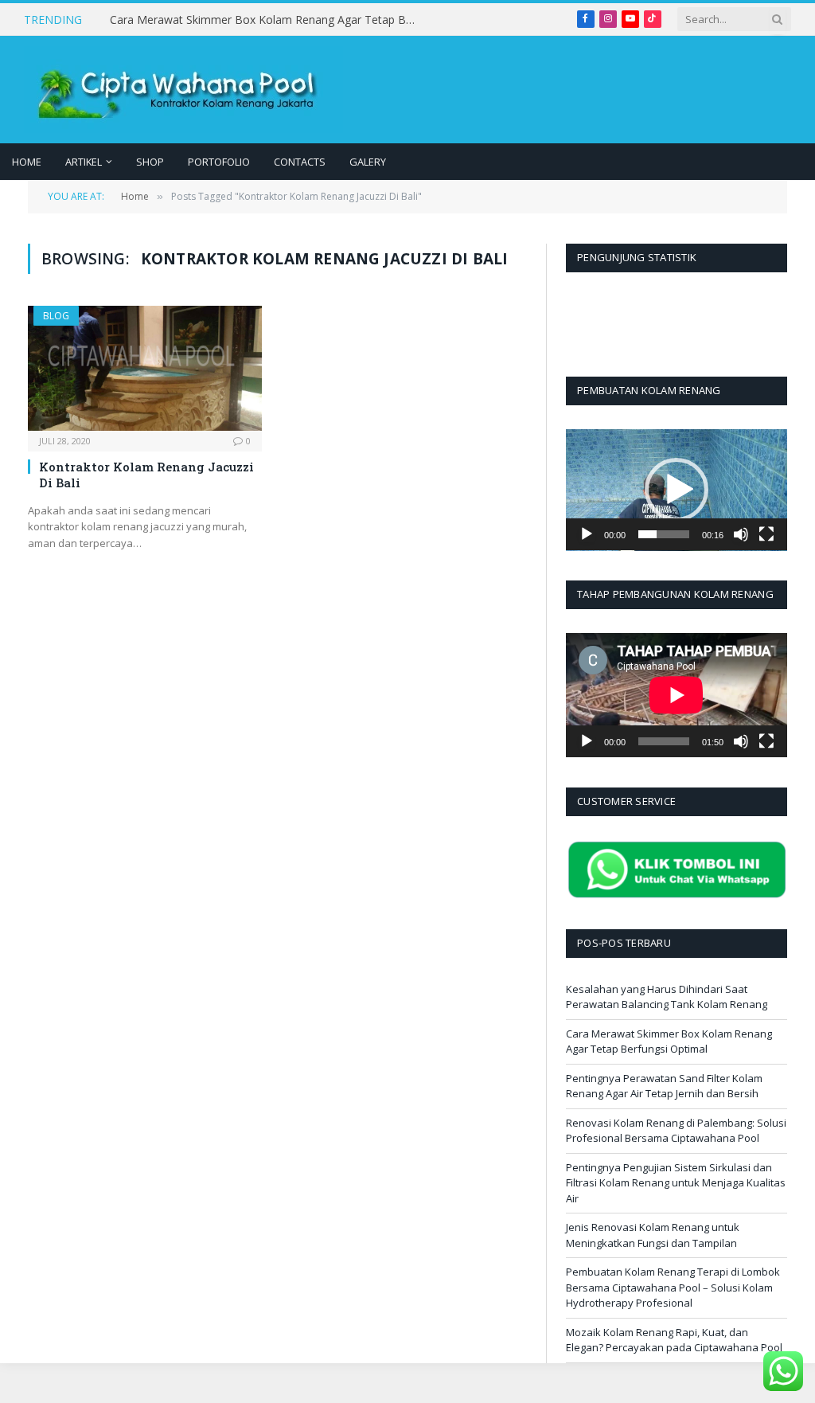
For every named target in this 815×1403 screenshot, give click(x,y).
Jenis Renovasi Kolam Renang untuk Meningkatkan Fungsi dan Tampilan (652, 1235)
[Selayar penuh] (766, 534)
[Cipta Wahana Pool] (183, 89)
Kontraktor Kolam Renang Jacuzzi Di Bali (146, 474)
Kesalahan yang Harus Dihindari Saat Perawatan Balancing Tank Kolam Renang (666, 997)
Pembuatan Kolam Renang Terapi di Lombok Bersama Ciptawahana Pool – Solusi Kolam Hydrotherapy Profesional (673, 1287)
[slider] (663, 534)
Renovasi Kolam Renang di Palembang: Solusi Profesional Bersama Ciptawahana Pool (676, 1131)
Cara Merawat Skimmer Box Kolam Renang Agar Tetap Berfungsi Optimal (269, 20)
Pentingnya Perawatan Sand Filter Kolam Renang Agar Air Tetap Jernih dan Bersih (664, 1086)
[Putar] (587, 534)
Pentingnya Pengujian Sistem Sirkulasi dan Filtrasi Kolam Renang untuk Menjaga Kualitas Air (676, 1183)
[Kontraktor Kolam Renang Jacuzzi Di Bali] (145, 368)
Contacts (300, 161)
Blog (56, 315)
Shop (150, 161)
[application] (676, 490)
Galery (367, 161)
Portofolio (219, 161)
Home (26, 161)
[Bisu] (741, 534)
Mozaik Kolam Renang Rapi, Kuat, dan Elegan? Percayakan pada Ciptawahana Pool (674, 1340)
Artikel (83, 161)
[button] (676, 490)
